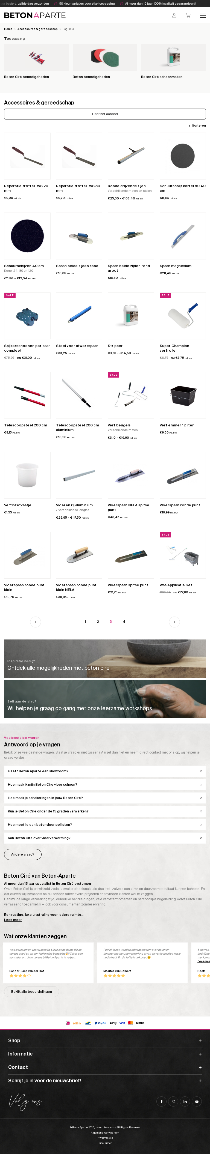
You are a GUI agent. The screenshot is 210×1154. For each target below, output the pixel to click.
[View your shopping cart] (188, 15)
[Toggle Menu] (203, 15)
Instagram (173, 1101)
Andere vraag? (22, 854)
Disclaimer (105, 1143)
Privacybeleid (105, 1138)
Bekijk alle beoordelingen (31, 991)
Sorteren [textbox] (199, 125)
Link (105, 658)
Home (8, 29)
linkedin (185, 1101)
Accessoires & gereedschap (38, 29)
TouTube (197, 1101)
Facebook (161, 1101)
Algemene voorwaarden (105, 1132)
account (174, 15)
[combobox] (197, 125)
